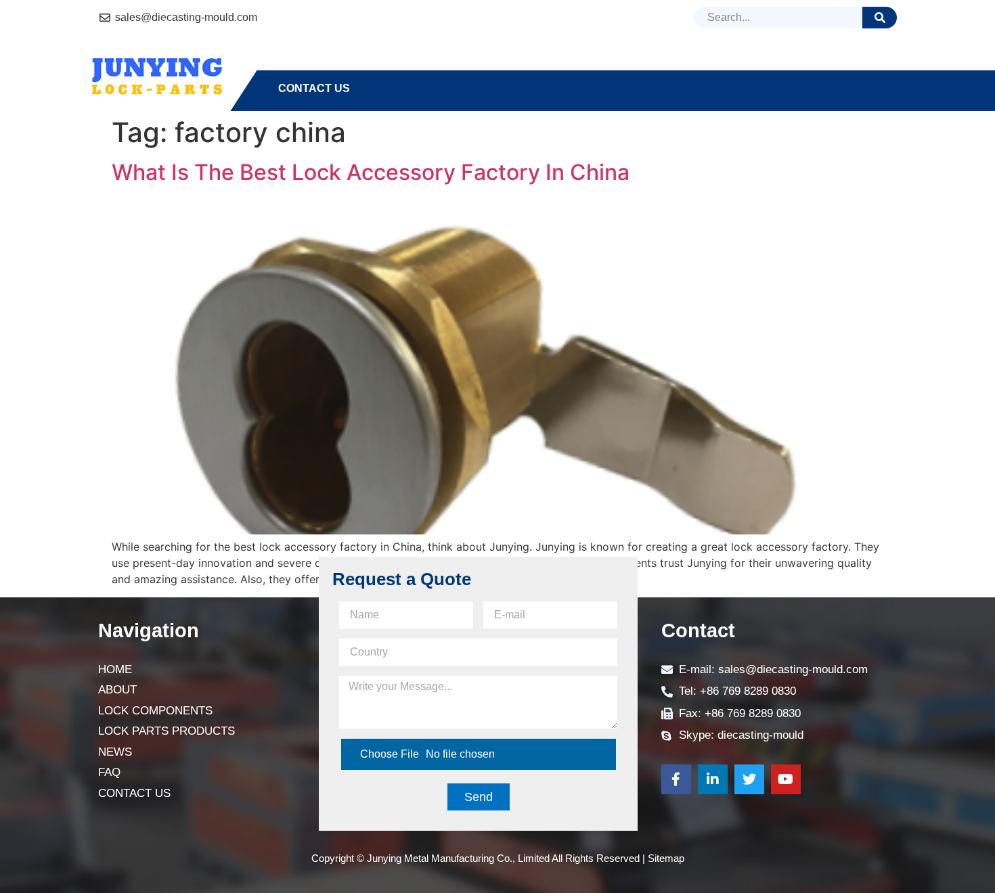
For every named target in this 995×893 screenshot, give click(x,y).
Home (294, 64)
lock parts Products (612, 64)
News (730, 64)
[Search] (879, 17)
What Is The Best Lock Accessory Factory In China (370, 172)
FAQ (785, 64)
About (357, 64)
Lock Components (460, 64)
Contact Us (314, 88)
